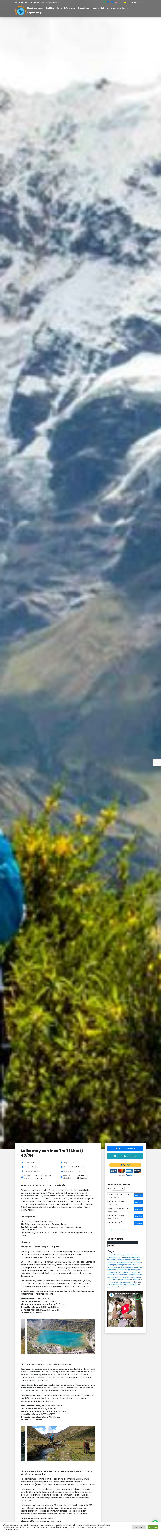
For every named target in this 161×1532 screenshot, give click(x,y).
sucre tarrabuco (126, 1282)
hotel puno (129, 1267)
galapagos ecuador (123, 1265)
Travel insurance (127, 1156)
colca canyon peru (118, 1260)
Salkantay (115, 1277)
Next (91, 1336)
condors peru (130, 1260)
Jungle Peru (138, 1267)
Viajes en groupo (35, 13)
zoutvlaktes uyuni (119, 1287)
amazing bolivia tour (125, 1255)
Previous (24, 1336)
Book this (138, 1195)
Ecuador (120, 1262)
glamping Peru (119, 1267)
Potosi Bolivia (132, 1275)
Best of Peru (117, 1257)
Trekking (50, 8)
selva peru (111, 1282)
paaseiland (123, 1275)
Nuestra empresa (35, 8)
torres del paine (118, 1284)
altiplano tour (112, 1255)
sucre (117, 1282)
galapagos (111, 1265)
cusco (137, 1260)
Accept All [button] (153, 1527)
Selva (59, 8)
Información (70, 8)
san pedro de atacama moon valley (128, 1280)
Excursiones (83, 8)
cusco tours (111, 1262)
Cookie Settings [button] (139, 1527)
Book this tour (126, 1148)
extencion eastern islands (132, 1262)
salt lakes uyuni (125, 1277)
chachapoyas (126, 1257)
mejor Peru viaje (127, 1272)
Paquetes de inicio (100, 8)
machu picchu (124, 1270)
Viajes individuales (119, 8)
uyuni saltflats (129, 1284)
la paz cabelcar (113, 1270)
